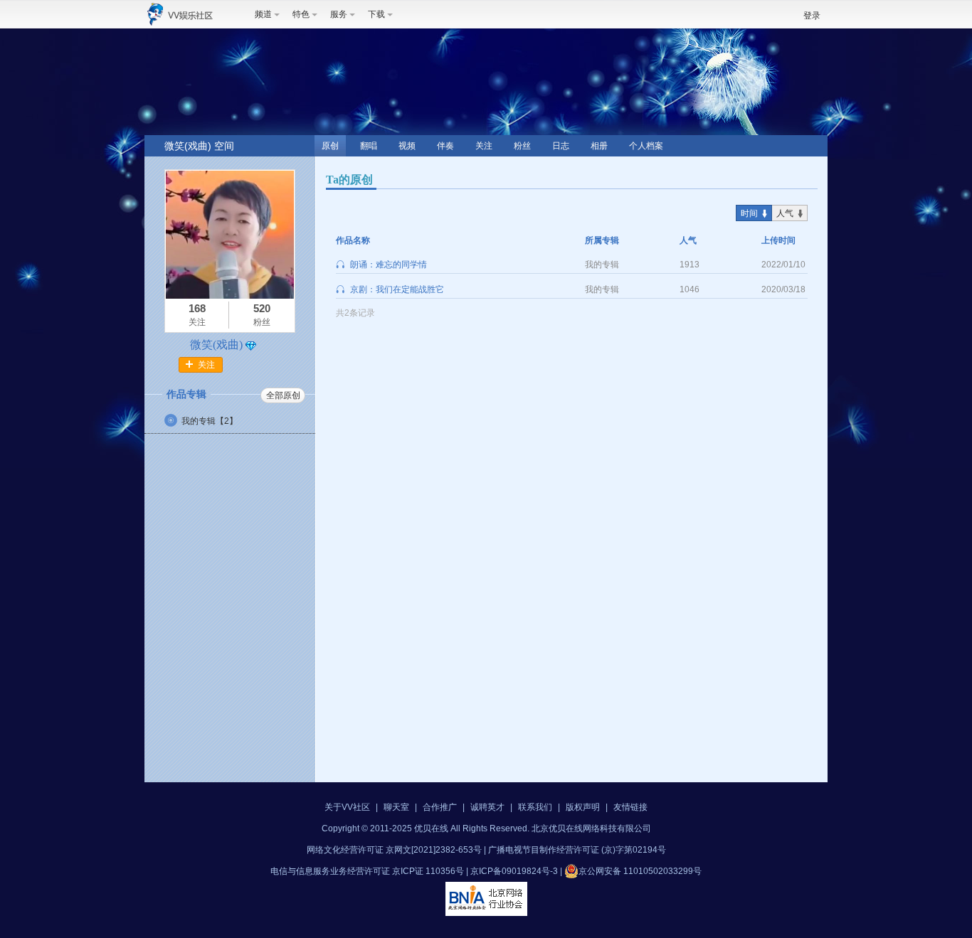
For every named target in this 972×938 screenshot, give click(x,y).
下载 (376, 14)
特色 (301, 14)
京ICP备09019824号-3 (514, 871)
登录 (811, 16)
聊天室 (396, 807)
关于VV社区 (347, 807)
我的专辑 (602, 265)
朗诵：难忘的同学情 (388, 265)
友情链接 (630, 807)
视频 (407, 146)
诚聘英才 (487, 807)
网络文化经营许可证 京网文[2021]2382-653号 (394, 850)
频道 (263, 14)
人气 (784, 213)
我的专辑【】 (209, 421)
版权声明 (583, 807)
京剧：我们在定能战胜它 (397, 289)
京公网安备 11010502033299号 (640, 871)
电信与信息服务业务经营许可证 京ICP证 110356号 (367, 871)
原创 (330, 146)
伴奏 (445, 146)
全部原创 (283, 395)
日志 (560, 146)
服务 (338, 14)
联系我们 (535, 807)
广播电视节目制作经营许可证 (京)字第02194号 (577, 850)
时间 (749, 213)
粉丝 (522, 146)
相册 (599, 146)
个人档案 (646, 146)
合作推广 (440, 807)
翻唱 (368, 146)
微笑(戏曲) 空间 (199, 145)
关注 (483, 146)
